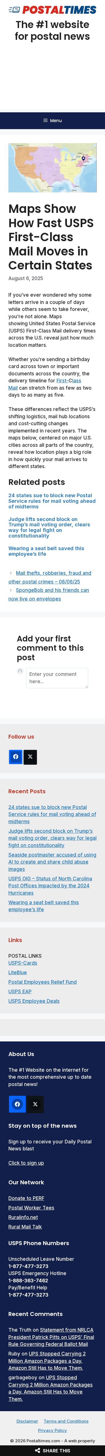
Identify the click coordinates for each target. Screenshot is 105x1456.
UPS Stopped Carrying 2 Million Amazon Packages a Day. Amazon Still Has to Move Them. (47, 1361)
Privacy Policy (52, 1430)
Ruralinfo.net (23, 1217)
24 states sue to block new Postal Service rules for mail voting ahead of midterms (52, 501)
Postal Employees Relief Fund (42, 982)
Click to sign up (26, 1163)
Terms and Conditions (66, 1421)
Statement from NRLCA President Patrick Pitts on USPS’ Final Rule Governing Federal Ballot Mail (51, 1337)
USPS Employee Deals (34, 1001)
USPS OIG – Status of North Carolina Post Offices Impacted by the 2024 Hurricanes (50, 886)
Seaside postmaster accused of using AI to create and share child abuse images (52, 862)
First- (63, 380)
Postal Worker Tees (31, 1208)
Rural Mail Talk (25, 1227)
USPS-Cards (22, 963)
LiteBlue (17, 972)
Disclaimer (27, 1421)
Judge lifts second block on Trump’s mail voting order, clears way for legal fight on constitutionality (49, 527)
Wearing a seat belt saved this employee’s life (46, 551)
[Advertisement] (52, 83)
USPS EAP (20, 991)
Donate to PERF (26, 1198)
